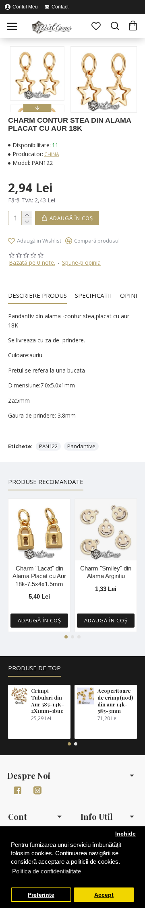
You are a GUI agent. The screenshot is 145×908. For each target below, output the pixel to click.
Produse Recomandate (45, 482)
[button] (37, 48)
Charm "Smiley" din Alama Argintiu (105, 572)
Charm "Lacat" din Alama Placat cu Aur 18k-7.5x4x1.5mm (39, 576)
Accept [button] (104, 895)
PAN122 (48, 446)
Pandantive (81, 446)
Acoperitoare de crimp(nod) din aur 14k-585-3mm (115, 701)
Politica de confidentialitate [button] (46, 871)
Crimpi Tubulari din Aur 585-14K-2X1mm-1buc (47, 701)
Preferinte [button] (41, 895)
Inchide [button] (125, 834)
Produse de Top (34, 668)
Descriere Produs (37, 295)
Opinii (129, 295)
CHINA (51, 154)
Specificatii (93, 295)
